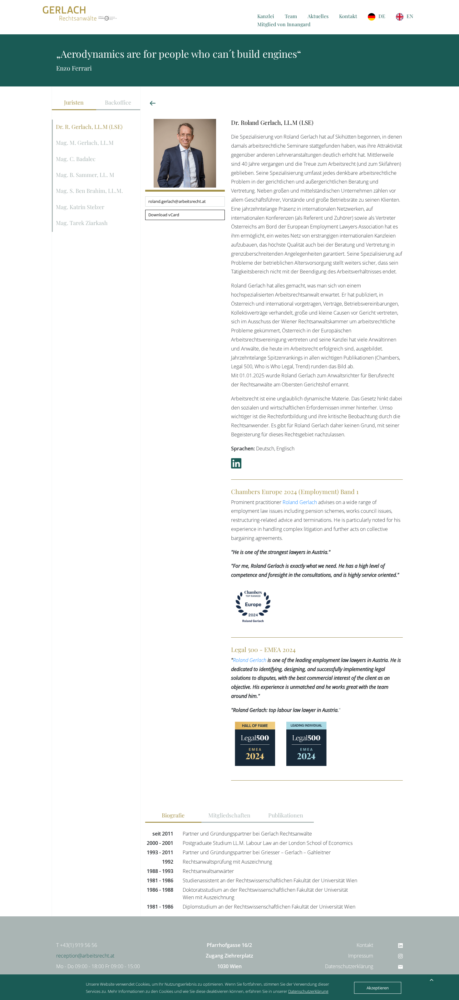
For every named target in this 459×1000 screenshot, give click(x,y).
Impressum (360, 955)
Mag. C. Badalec (76, 158)
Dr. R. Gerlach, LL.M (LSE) (89, 126)
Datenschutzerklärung (349, 966)
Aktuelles (318, 16)
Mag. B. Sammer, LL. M (85, 174)
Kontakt (348, 16)
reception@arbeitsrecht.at (85, 955)
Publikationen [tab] (285, 815)
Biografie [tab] (173, 815)
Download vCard (163, 215)
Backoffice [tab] (118, 102)
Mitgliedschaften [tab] (229, 815)
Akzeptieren (378, 988)
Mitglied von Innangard (283, 24)
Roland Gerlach (300, 502)
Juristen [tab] (74, 102)
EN (410, 16)
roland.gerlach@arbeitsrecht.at (177, 201)
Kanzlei (265, 16)
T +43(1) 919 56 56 (76, 945)
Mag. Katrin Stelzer (80, 206)
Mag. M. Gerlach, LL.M (85, 142)
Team (291, 16)
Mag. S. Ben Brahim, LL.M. (89, 190)
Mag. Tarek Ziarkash (82, 222)
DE (381, 16)
